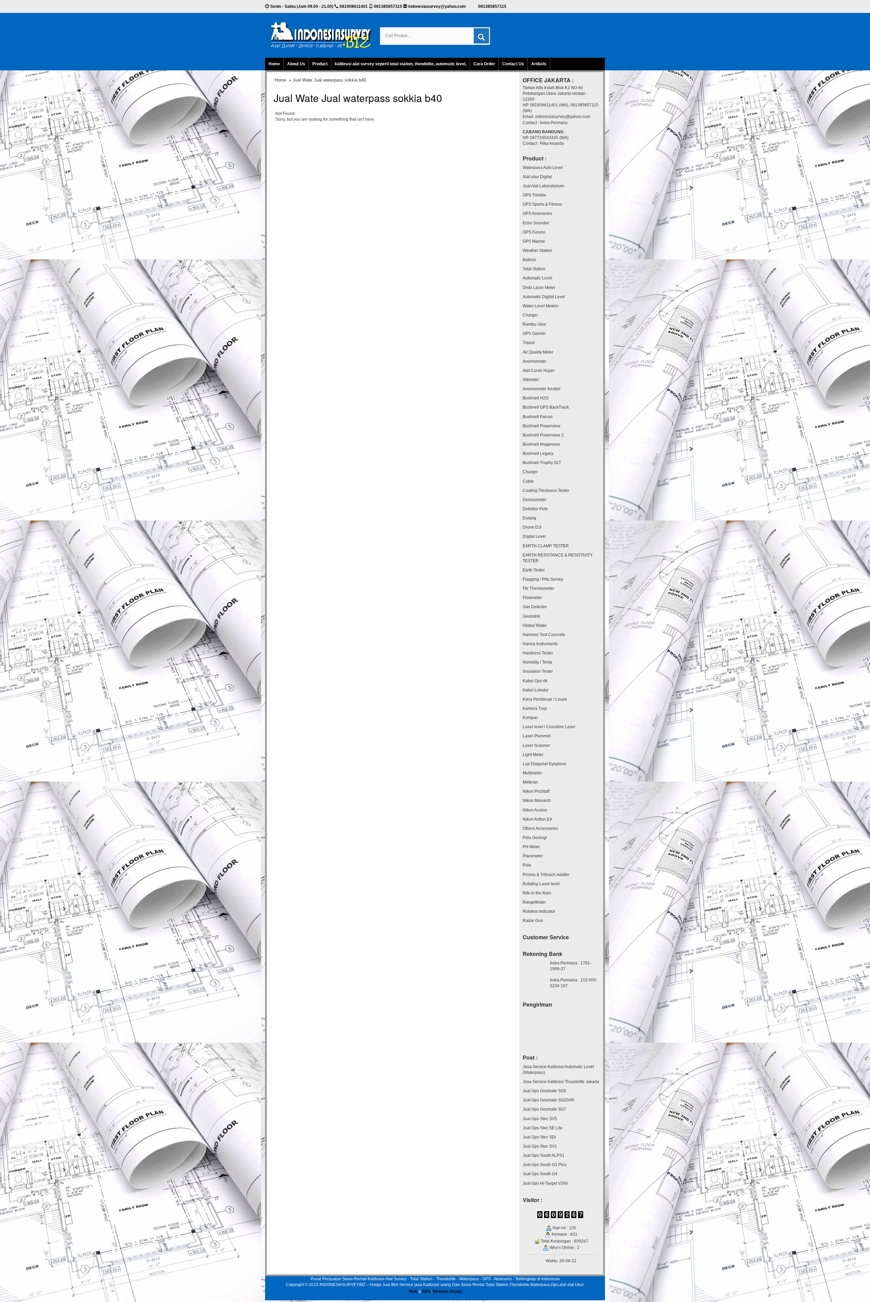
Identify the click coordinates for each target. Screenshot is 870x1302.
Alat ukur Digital (537, 176)
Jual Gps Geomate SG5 (544, 1091)
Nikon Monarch (537, 800)
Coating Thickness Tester (546, 490)
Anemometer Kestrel (541, 389)
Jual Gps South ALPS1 (543, 1155)
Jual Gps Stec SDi (539, 1137)
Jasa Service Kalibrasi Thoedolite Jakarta (561, 1081)
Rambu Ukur (534, 324)
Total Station (534, 269)
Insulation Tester (538, 671)
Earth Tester (534, 570)
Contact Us (513, 64)
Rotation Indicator (539, 911)
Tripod (529, 342)
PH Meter (531, 846)
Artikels (538, 64)
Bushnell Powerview (541, 426)
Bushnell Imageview (541, 444)
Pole (527, 865)
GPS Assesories (537, 213)
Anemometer (534, 361)
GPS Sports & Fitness (542, 204)
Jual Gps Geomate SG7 (544, 1109)
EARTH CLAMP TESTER (546, 546)
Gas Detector (535, 606)
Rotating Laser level (541, 883)
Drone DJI (532, 527)
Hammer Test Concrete (544, 634)
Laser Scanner (536, 745)
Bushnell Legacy (538, 453)
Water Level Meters (540, 306)
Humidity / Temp (537, 662)
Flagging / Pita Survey (543, 579)
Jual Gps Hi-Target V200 (545, 1183)
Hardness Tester (538, 653)
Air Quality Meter (538, 352)
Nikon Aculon (535, 810)
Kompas (530, 717)
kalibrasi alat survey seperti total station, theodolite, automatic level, (400, 64)
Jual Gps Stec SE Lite (542, 1128)
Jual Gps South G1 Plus (545, 1164)
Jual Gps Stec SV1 (540, 1146)
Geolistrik (531, 616)
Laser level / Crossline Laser (549, 726)
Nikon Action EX (537, 819)
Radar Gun (533, 920)
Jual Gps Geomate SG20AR (548, 1100)
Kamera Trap (535, 708)
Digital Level (534, 536)
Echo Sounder (536, 223)
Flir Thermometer (538, 588)
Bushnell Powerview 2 (543, 435)
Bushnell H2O (536, 398)
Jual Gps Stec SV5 (540, 1118)
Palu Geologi (535, 837)
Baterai (529, 259)
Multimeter (532, 773)
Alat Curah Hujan (539, 370)
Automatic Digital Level (544, 296)
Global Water (535, 625)
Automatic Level (537, 278)
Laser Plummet (537, 736)
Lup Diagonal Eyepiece (544, 763)
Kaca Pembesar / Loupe (545, 699)
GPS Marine (534, 241)
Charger (530, 315)
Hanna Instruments (540, 643)
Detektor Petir (535, 509)
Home (274, 64)
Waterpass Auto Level (543, 167)
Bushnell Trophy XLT (542, 462)
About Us (296, 64)
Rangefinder (534, 902)
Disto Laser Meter (539, 287)
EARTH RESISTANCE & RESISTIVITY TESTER (558, 558)
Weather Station (537, 250)
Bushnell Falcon (538, 416)
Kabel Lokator (536, 690)
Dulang (529, 518)
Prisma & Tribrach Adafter (546, 874)
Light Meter (533, 754)
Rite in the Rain (537, 893)
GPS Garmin (534, 333)
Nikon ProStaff (536, 791)
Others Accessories (540, 828)
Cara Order (484, 64)
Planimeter (533, 856)
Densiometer (534, 499)
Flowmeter (532, 597)
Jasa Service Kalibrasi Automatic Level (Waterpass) (558, 1069)
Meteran (530, 782)
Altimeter (531, 379)
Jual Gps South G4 (540, 1173)
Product (320, 64)
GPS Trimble (534, 195)
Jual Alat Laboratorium (543, 186)
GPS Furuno (534, 232)
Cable (528, 481)
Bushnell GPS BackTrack (546, 407)
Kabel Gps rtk (535, 681)
